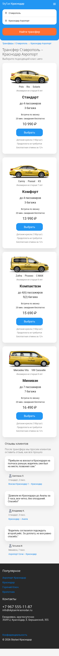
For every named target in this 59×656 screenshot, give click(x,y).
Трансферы (8, 43)
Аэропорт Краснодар (14, 577)
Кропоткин (8, 591)
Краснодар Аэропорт (41, 43)
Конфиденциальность (14, 634)
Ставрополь (21, 43)
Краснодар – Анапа (18, 519)
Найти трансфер (29, 31)
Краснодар (8, 582)
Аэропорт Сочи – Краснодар (22, 554)
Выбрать (29, 132)
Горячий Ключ (10, 587)
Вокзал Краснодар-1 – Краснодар (25, 484)
